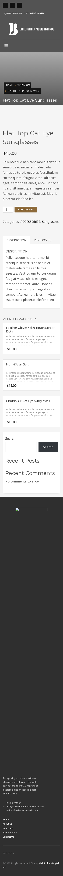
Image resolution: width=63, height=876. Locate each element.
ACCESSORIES (30, 221)
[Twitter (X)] (19, 5)
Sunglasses (50, 221)
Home (6, 819)
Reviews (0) (42, 240)
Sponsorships (10, 832)
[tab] (16, 240)
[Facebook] (12, 5)
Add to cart (25, 209)
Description (16, 240)
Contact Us (8, 836)
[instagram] (5, 5)
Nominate (8, 828)
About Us (7, 823)
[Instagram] (17, 853)
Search (10, 438)
